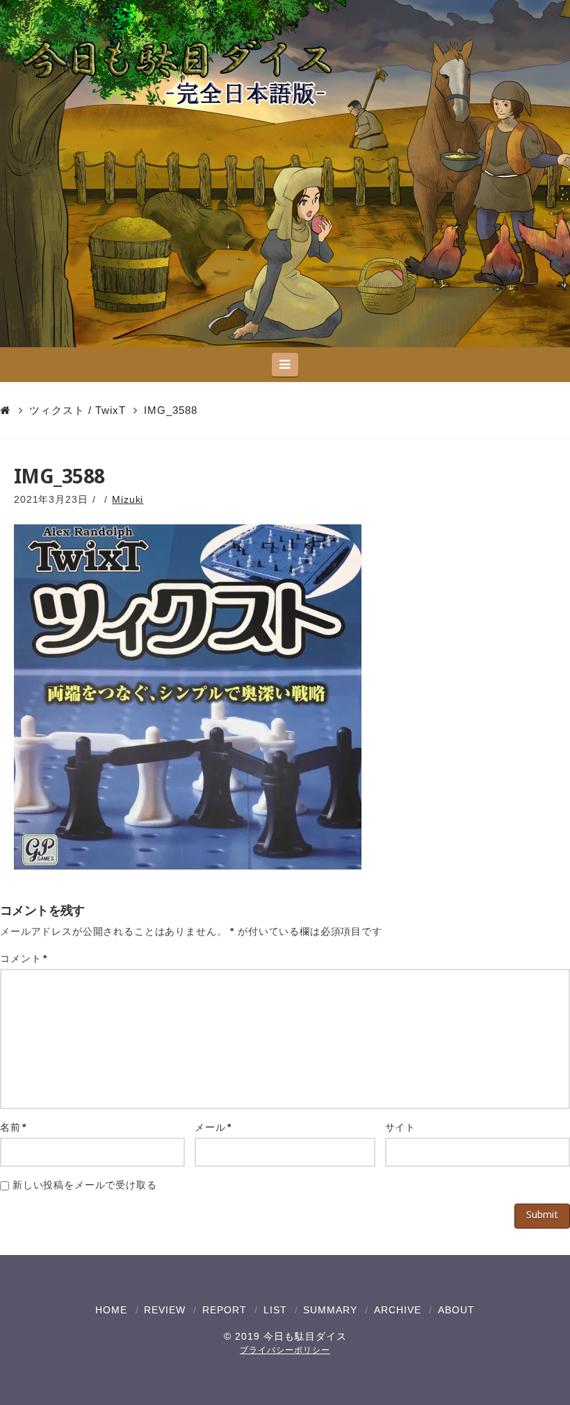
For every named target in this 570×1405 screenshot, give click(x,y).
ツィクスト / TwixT (77, 410)
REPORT (224, 1309)
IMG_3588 (170, 410)
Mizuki (127, 499)
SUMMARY (330, 1309)
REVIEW (165, 1309)
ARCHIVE (397, 1309)
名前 (13, 1127)
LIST (275, 1309)
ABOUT (456, 1309)
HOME (111, 1309)
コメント (23, 958)
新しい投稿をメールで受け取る (85, 1184)
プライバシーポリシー (285, 1350)
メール (213, 1127)
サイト (400, 1127)
